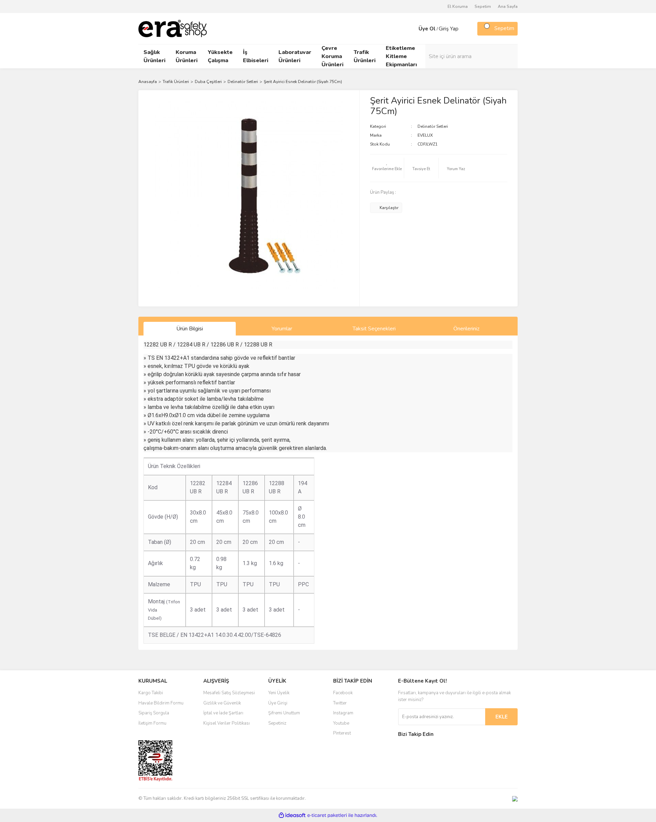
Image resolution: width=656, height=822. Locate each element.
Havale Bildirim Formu (160, 703)
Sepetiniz (277, 723)
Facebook (343, 693)
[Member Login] (411, 29)
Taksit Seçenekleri (374, 328)
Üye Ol (427, 28)
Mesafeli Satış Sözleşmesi (229, 693)
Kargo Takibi (150, 693)
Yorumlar (282, 328)
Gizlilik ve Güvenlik (222, 703)
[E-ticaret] (327, 815)
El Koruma (458, 6)
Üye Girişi (277, 703)
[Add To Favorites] (387, 168)
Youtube (341, 723)
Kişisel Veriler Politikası (226, 723)
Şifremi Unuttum (284, 713)
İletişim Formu (152, 723)
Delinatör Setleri (433, 126)
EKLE (501, 716)
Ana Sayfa (508, 6)
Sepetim (483, 6)
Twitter (340, 703)
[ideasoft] (292, 815)
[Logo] (172, 28)
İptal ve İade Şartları (223, 713)
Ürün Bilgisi (189, 328)
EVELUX (425, 135)
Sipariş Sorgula (153, 713)
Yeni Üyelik (278, 693)
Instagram (343, 713)
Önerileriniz (466, 328)
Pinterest (342, 733)
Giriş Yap (449, 28)
